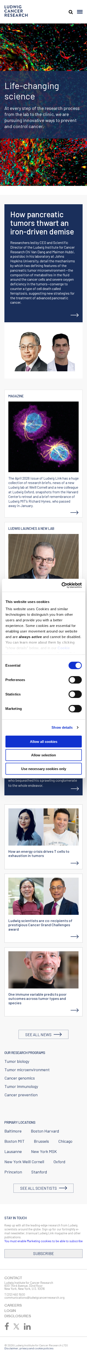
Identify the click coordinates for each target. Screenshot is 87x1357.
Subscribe (43, 1253)
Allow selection (43, 755)
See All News (39, 1034)
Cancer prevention (21, 1094)
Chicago (65, 1141)
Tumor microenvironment (27, 1069)
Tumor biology (16, 1061)
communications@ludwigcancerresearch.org (34, 1297)
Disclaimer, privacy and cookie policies (29, 1348)
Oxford (59, 1161)
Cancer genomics (19, 1077)
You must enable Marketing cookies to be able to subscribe (43, 1241)
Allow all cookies (43, 741)
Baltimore (13, 1130)
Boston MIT (14, 1141)
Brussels (41, 1141)
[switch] (75, 679)
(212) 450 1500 (16, 1294)
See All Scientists (39, 1188)
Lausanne (13, 1151)
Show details (62, 727)
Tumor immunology (21, 1086)
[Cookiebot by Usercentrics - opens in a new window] (62, 585)
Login (10, 1310)
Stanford (39, 1171)
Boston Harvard (45, 1130)
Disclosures (17, 1316)
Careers (13, 1305)
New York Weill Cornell (24, 1161)
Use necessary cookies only (43, 769)
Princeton (13, 1171)
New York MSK (44, 1151)
